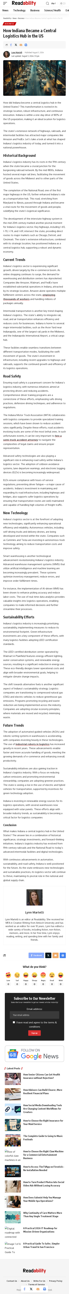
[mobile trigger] (6, 3)
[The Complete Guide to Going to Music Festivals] (13, 1140)
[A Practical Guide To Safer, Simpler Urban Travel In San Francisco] (13, 1248)
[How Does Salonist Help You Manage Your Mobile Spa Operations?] (13, 1202)
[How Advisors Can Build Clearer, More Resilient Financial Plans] (13, 1094)
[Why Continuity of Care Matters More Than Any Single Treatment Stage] (13, 1217)
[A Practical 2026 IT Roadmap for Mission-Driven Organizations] (13, 1233)
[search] (47, 3)
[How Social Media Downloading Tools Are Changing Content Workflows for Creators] (13, 1110)
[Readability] (24, 3)
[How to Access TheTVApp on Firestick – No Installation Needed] (13, 1171)
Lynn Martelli (16, 52)
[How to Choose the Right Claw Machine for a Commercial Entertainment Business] (13, 1156)
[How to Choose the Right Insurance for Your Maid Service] (13, 1125)
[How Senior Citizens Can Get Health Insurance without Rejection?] (13, 1079)
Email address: (34, 1009)
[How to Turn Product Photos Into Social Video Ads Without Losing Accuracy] (13, 1186)
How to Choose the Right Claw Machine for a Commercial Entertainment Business (43, 1155)
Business (9, 24)
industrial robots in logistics (32, 744)
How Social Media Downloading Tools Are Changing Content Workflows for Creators (42, 1108)
